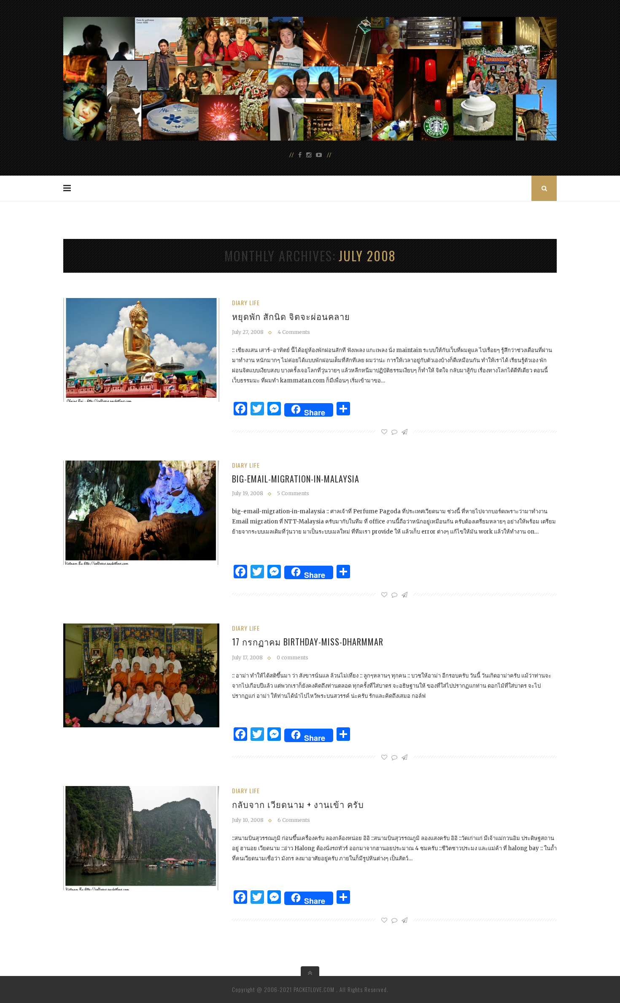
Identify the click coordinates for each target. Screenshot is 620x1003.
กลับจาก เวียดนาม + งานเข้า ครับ (298, 804)
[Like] (384, 432)
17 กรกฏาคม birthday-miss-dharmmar (307, 641)
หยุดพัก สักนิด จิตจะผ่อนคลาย (291, 316)
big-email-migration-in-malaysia (295, 478)
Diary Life (246, 302)
